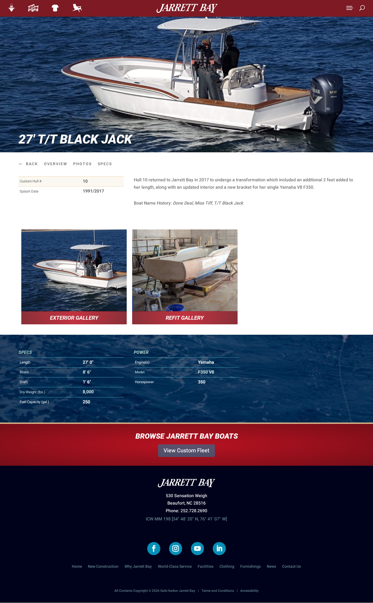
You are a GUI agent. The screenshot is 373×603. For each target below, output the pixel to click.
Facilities (206, 567)
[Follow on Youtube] (197, 548)
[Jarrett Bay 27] (74, 270)
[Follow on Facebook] (153, 548)
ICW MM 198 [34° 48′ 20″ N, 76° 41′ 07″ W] (186, 519)
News (271, 567)
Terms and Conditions (218, 590)
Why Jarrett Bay (138, 567)
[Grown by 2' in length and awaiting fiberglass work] (185, 270)
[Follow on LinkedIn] (219, 548)
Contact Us (291, 567)
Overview (55, 164)
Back (32, 164)
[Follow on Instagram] (175, 548)
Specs (105, 164)
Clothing (227, 567)
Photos (82, 164)
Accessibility (249, 590)
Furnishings (250, 567)
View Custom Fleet (186, 451)
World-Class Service (175, 567)
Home (77, 567)
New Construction (103, 567)
